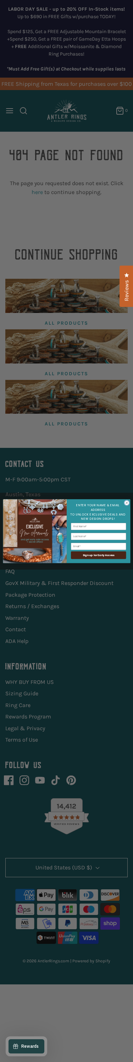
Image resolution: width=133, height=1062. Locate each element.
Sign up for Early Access (98, 555)
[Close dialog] (126, 502)
